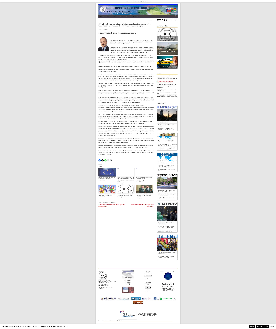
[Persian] (175, 11)
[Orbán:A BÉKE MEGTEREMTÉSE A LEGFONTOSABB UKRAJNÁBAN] (126, 189)
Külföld (108, 16)
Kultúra (115, 16)
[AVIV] (102, 300)
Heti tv (159, 73)
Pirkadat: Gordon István (162, 53)
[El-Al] (110, 300)
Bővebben (272, 326)
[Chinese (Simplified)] (169, 11)
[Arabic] (172, 11)
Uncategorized (112, 202)
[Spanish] (172, 8)
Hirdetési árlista (120, 320)
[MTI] (150, 300)
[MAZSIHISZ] (124, 300)
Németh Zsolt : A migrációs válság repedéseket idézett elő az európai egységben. (144, 195)
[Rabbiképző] (158, 300)
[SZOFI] (144, 300)
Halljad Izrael (135, 16)
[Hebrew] (169, 8)
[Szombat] (155, 300)
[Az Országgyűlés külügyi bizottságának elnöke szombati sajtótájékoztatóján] (144, 172)
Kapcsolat (100, 320)
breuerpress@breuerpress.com (109, 281)
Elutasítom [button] (266, 326)
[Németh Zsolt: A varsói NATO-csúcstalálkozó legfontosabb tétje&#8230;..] (107, 189)
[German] (175, 8)
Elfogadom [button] (259, 326)
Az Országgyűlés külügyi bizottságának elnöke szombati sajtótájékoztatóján (144, 179)
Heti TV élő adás (151, 20)
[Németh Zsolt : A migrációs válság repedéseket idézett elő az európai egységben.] (144, 189)
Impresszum (113, 320)
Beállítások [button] (252, 326)
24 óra (127, 16)
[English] (167, 8)
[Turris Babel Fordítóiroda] (136, 300)
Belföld (101, 16)
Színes (121, 16)
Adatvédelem (107, 320)
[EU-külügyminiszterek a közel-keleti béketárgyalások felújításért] (107, 172)
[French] (167, 11)
